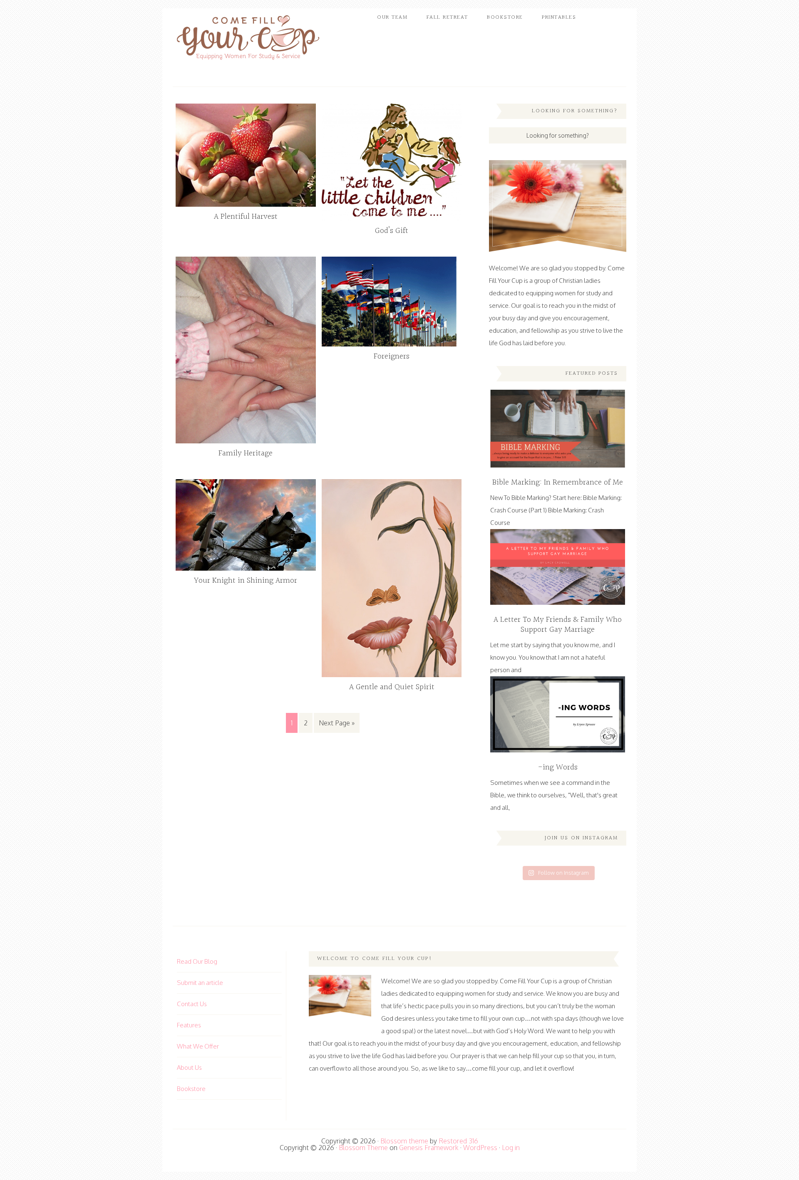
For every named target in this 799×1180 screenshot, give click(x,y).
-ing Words (558, 767)
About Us (189, 1067)
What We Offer (198, 1046)
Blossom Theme (363, 1147)
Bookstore (191, 1089)
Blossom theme (404, 1141)
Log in (511, 1147)
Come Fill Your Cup (248, 39)
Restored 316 (458, 1141)
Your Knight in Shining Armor (245, 580)
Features (189, 1025)
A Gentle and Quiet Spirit (391, 687)
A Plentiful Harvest (246, 216)
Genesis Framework (429, 1147)
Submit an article (200, 983)
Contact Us (192, 1004)
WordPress (480, 1147)
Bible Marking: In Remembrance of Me (557, 482)
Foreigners (391, 356)
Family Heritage (245, 453)
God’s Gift (391, 230)
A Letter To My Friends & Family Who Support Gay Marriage (558, 624)
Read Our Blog (197, 961)
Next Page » (337, 723)
